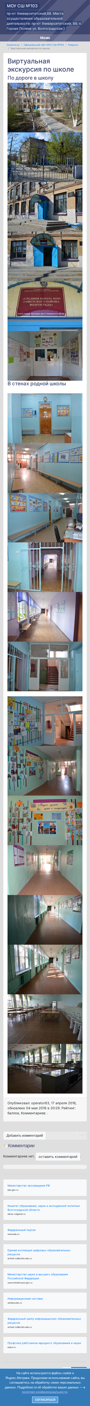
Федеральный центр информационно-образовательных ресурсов (44, 1320)
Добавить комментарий (24, 1135)
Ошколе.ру (13, 44)
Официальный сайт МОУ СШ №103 (44, 44)
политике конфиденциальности (44, 1392)
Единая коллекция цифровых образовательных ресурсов (39, 1252)
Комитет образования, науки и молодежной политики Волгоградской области (44, 1207)
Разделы (73, 44)
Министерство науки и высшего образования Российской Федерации (38, 1276)
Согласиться (45, 1399)
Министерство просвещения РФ (29, 1185)
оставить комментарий (58, 1156)
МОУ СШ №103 (22, 5)
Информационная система (25, 1298)
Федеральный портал (22, 1230)
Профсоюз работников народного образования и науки (44, 1343)
